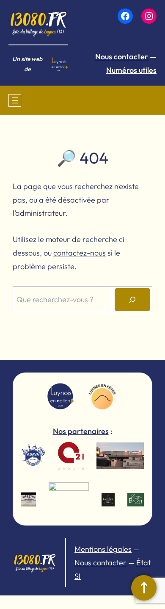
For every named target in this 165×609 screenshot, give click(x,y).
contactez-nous (79, 253)
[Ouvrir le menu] (14, 100)
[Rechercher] (132, 299)
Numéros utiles (131, 70)
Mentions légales (103, 549)
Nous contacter (121, 56)
